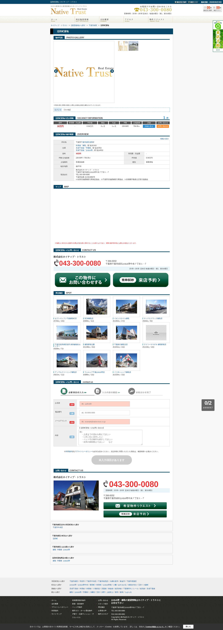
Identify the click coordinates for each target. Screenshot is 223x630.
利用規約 (69, 451)
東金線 (110, 589)
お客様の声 (102, 611)
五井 (140, 585)
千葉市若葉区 (132, 581)
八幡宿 (92, 592)
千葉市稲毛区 (103, 581)
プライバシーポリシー (84, 451)
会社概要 (54, 604)
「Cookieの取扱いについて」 (154, 627)
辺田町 (91, 142)
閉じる (188, 627)
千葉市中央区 (58, 527)
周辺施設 (101, 607)
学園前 (88, 148)
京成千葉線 (151, 589)
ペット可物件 (77, 607)
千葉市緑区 (85, 142)
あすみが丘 (122, 585)
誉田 (116, 592)
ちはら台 (128, 592)
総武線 (142, 589)
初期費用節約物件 (79, 600)
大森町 (145, 585)
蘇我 (121, 592)
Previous (56, 71)
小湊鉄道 (96, 589)
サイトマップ (56, 614)
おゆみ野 (89, 150)
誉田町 (92, 585)
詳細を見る (149, 126)
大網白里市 (114, 581)
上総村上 (109, 592)
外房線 (78, 145)
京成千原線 (80, 148)
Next (112, 71)
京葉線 (103, 589)
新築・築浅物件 (78, 604)
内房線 (88, 589)
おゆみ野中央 (83, 585)
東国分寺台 (132, 585)
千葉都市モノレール (130, 589)
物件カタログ (103, 614)
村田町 (98, 585)
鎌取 (84, 145)
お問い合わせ (163, 126)
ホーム (54, 600)
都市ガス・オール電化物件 (82, 611)
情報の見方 (164, 139)
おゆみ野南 (107, 585)
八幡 (115, 585)
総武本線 (118, 589)
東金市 (122, 581)
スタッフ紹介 (103, 604)
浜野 (103, 592)
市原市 (82, 581)
